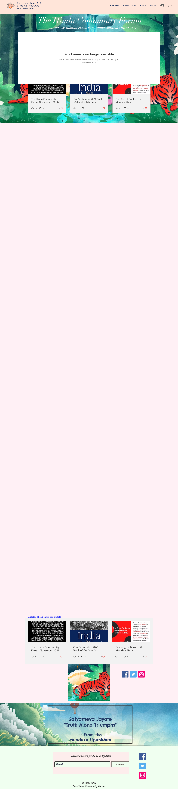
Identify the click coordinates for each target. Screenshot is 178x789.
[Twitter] (133, 674)
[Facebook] (125, 674)
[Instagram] (141, 674)
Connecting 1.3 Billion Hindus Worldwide (29, 6)
